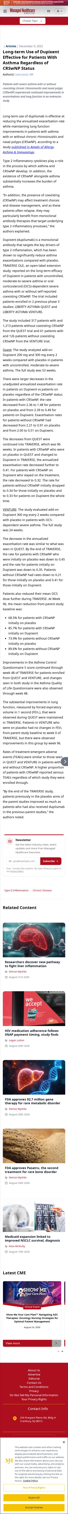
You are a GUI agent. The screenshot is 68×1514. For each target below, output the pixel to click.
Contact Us (34, 1383)
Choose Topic (30, 20)
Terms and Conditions (34, 1387)
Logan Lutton (16, 1040)
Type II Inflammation (16, 890)
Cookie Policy (30, 1480)
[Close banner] (63, 4)
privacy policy (16, 871)
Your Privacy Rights (34, 1399)
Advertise (34, 1374)
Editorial (34, 1378)
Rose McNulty (17, 1246)
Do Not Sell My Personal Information (34, 1395)
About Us (34, 1370)
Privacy (34, 1391)
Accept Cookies (34, 1507)
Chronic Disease (42, 890)
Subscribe (49, 861)
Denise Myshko (18, 971)
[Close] (64, 1442)
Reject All (33, 1497)
